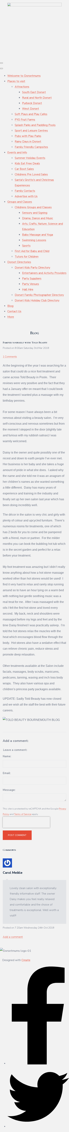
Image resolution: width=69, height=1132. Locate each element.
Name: (7, 756)
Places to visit (16, 81)
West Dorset (30, 108)
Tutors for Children (26, 256)
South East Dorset (34, 92)
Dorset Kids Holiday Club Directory (37, 300)
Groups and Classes (19, 202)
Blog (10, 306)
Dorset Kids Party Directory (32, 267)
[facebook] (38, 1063)
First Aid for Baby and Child (32, 251)
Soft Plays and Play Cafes (31, 114)
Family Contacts (25, 191)
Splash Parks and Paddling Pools (35, 125)
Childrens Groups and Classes (33, 207)
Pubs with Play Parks (28, 136)
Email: (6, 773)
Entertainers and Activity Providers (44, 273)
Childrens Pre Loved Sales (31, 174)
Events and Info (17, 152)
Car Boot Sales (24, 169)
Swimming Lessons (34, 240)
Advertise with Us (26, 196)
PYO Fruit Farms (25, 119)
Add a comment (13, 937)
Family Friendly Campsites (31, 147)
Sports (26, 245)
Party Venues (30, 284)
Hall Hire (27, 289)
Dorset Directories (19, 262)
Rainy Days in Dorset (28, 141)
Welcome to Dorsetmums (24, 76)
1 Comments (10, 356)
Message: (9, 790)
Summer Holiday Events (30, 158)
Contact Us (14, 311)
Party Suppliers (31, 278)
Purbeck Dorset (32, 103)
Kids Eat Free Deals (27, 163)
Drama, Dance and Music (37, 218)
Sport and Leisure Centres (31, 130)
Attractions (22, 87)
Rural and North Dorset (37, 98)
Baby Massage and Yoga (37, 235)
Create (26, 960)
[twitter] (38, 1126)
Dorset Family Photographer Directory (39, 295)
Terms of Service (22, 814)
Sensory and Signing (34, 213)
